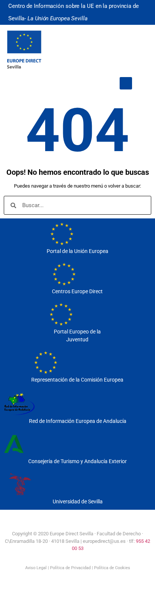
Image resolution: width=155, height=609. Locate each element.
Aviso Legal (36, 567)
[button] (126, 83)
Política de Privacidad (70, 567)
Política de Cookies (112, 567)
